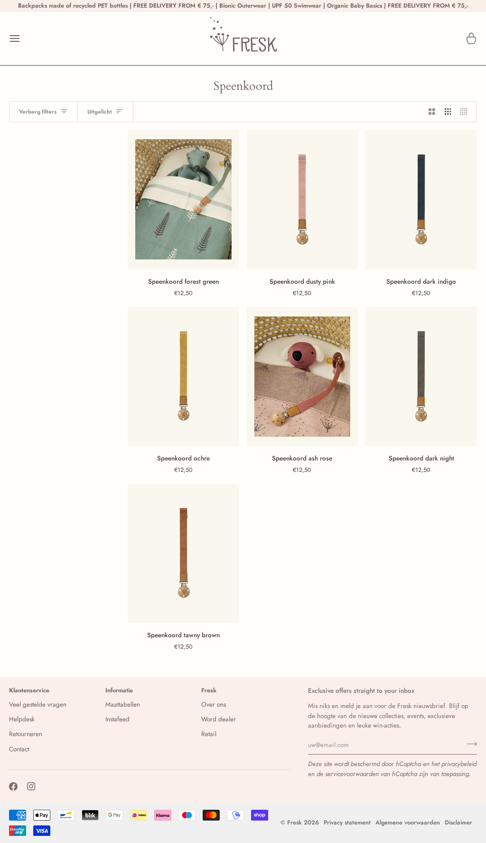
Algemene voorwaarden (407, 822)
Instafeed (117, 719)
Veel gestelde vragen (37, 704)
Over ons (213, 704)
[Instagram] (31, 786)
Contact (19, 749)
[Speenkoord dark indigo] (421, 199)
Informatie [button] (119, 690)
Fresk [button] (208, 690)
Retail (208, 733)
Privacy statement (347, 822)
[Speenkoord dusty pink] (302, 199)
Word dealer (218, 719)
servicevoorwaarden (352, 773)
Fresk (294, 822)
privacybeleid (459, 763)
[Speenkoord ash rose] (302, 376)
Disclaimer (458, 822)
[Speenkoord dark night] (421, 376)
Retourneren (25, 733)
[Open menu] (23, 38)
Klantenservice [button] (29, 690)
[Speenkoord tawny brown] (183, 553)
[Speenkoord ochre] (183, 376)
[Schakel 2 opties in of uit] (432, 112)
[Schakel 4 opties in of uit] (466, 112)
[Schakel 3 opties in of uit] (448, 112)
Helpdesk (22, 719)
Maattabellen (122, 704)
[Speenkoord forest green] (183, 199)
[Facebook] (13, 786)
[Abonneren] (469, 743)
